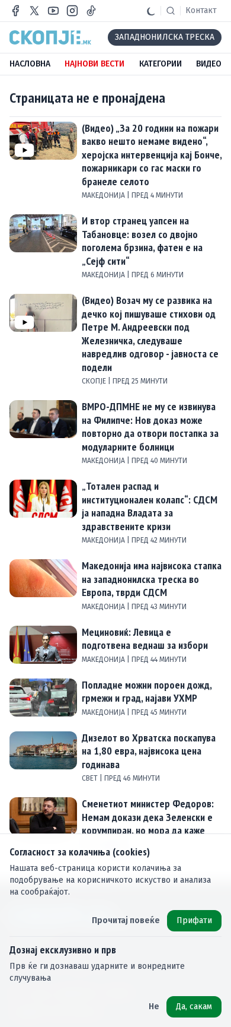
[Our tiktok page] (91, 11)
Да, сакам (194, 1006)
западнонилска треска (164, 37)
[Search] (170, 10)
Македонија (104, 195)
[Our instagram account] (72, 11)
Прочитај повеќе (126, 920)
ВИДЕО (209, 64)
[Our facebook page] (15, 11)
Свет (91, 778)
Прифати (194, 920)
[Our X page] (34, 11)
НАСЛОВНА (29, 64)
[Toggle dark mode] (151, 10)
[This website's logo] (50, 37)
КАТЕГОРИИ (160, 64)
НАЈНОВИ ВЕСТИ (94, 64)
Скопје (95, 381)
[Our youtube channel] (53, 11)
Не (154, 1006)
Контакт (201, 10)
